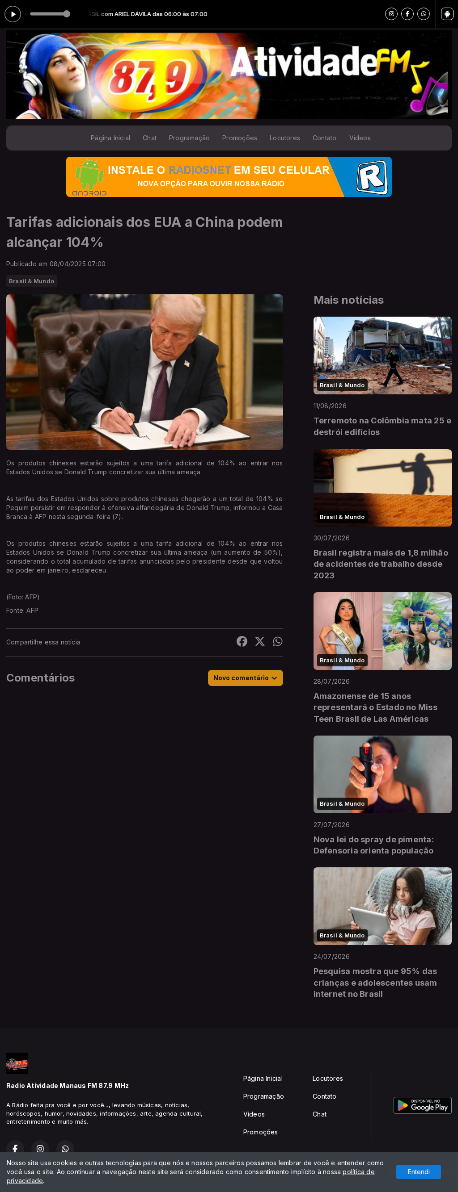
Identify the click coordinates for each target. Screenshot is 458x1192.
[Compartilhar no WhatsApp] (277, 642)
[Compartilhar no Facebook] (242, 642)
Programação (189, 138)
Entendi (419, 1171)
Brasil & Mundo (31, 280)
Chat (150, 138)
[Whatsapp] (423, 14)
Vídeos (360, 138)
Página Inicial (110, 138)
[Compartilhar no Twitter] (259, 642)
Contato (324, 138)
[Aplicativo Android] (447, 14)
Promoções (239, 138)
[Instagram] (391, 14)
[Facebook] (407, 14)
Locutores (285, 138)
